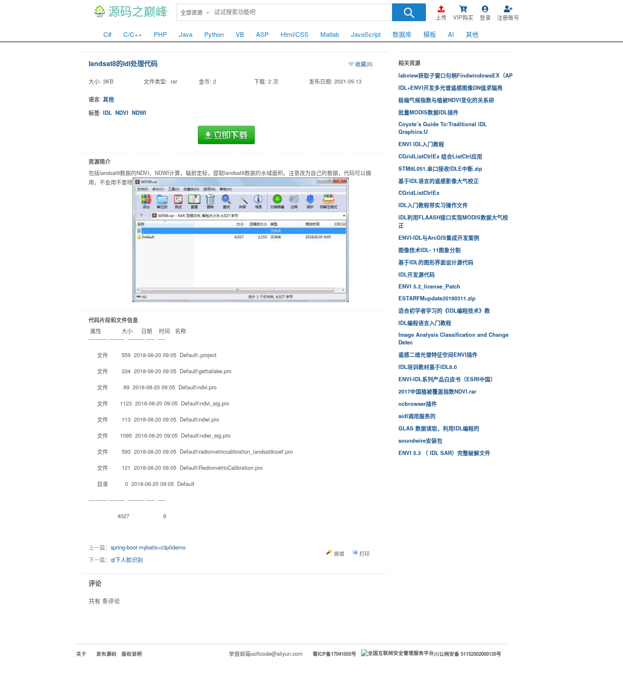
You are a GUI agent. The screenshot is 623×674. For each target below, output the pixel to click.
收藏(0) (364, 64)
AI (451, 34)
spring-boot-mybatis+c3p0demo (148, 547)
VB (240, 34)
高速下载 (226, 135)
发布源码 (106, 653)
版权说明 (132, 653)
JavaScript (366, 34)
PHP (160, 34)
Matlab (329, 34)
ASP (262, 34)
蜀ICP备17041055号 (334, 653)
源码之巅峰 (137, 12)
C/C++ (132, 34)
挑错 (339, 553)
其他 (472, 34)
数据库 (402, 34)
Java (185, 34)
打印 (364, 553)
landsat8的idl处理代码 (123, 63)
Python (214, 34)
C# (107, 34)
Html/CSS (295, 34)
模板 (429, 34)
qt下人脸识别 (127, 559)
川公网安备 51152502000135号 (467, 653)
